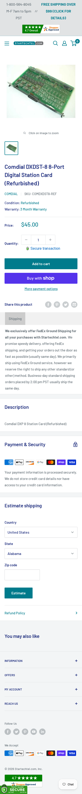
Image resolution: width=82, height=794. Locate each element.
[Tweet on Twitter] (65, 304)
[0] (74, 43)
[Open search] (55, 43)
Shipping (15, 319)
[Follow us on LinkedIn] (42, 732)
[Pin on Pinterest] (57, 304)
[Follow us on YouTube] (34, 732)
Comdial (11, 194)
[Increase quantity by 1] (50, 239)
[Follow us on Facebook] (8, 732)
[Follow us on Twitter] (16, 732)
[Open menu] (7, 43)
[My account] (64, 43)
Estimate (18, 593)
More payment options (41, 289)
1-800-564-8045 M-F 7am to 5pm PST (18, 11)
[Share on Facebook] (48, 304)
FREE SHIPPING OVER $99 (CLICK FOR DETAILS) (58, 11)
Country (10, 522)
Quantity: (11, 243)
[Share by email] (74, 304)
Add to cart (41, 263)
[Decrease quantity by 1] (26, 239)
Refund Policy (15, 613)
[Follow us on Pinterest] (25, 732)
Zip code (11, 565)
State (9, 544)
